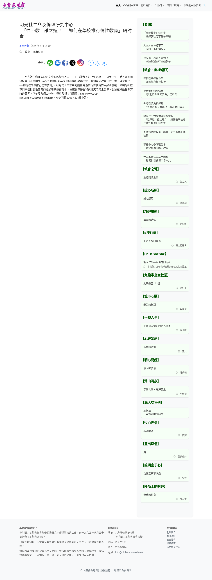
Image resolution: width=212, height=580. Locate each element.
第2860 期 (24, 45)
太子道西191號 (151, 283)
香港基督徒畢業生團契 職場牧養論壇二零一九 (157, 159)
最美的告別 (149, 304)
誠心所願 (148, 198)
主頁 (118, 5)
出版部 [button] (158, 5)
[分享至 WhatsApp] (50, 63)
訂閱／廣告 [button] (173, 5)
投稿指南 (171, 543)
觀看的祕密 (149, 494)
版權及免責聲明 (122, 570)
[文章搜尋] (209, 5)
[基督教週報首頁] (14, 5)
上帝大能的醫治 (152, 241)
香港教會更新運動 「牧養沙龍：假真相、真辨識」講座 (163, 105)
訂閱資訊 (171, 536)
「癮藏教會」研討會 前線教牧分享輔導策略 (157, 35)
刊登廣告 (171, 532)
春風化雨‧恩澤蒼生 (154, 389)
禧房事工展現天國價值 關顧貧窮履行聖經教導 (157, 60)
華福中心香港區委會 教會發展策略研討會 (155, 146)
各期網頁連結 (130, 5)
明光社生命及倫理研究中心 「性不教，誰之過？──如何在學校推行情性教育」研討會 (164, 119)
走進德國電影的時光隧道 (157, 326)
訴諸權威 (148, 431)
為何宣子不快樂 (152, 473)
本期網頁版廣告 (192, 5)
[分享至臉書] (65, 63)
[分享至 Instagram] (80, 62)
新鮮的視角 (149, 347)
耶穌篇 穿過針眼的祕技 (153, 412)
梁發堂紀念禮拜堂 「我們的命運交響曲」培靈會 (160, 93)
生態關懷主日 (150, 177)
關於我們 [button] (146, 5)
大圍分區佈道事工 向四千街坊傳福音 (154, 47)
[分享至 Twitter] (72, 63)
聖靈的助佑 (149, 220)
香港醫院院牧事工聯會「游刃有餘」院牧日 (164, 134)
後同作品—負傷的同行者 (157, 262)
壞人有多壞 (149, 368)
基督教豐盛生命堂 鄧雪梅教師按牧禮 (154, 80)
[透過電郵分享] (57, 63)
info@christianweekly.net (129, 552)
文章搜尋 (171, 540)
